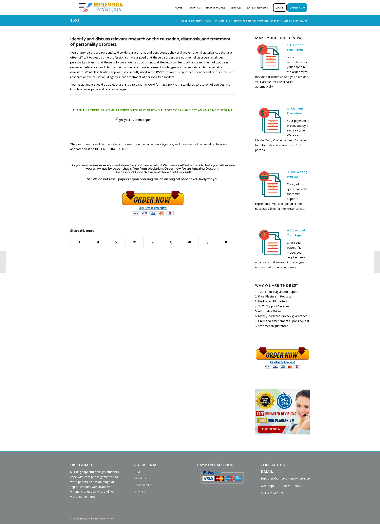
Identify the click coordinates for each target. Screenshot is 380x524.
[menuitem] (178, 7)
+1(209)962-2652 (288, 486)
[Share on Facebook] (79, 242)
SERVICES (139, 492)
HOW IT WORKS (143, 485)
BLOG (74, 21)
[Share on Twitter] (98, 242)
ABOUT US (140, 478)
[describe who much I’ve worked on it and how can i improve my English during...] (3, 262)
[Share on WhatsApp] (116, 242)
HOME (137, 472)
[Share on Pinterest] (134, 242)
